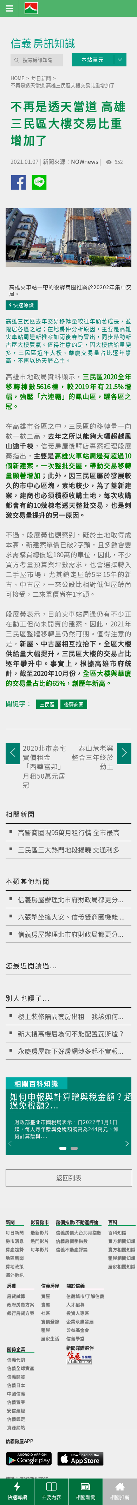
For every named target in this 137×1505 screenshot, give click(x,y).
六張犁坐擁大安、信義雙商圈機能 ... (71, 917)
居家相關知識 (122, 1267)
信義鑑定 (16, 1419)
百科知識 (117, 1233)
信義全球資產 (20, 1368)
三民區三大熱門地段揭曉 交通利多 (68, 850)
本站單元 (92, 59)
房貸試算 (16, 1296)
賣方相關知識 (122, 1250)
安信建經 (16, 1411)
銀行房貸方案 (20, 1313)
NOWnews (84, 161)
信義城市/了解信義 (85, 1296)
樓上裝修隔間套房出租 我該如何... (70, 1016)
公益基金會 (77, 1330)
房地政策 (15, 1267)
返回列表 (68, 1178)
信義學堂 (75, 1339)
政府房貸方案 (20, 1305)
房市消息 (15, 1241)
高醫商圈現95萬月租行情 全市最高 (69, 832)
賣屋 (45, 1305)
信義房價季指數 (72, 1241)
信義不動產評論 (72, 1250)
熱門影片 (40, 1241)
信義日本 (16, 1385)
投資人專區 (77, 1313)
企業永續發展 (80, 1322)
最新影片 (40, 1233)
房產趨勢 (15, 1250)
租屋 (45, 1330)
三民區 (47, 704)
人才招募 (75, 1305)
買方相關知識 (122, 1241)
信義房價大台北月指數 (79, 1233)
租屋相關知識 (122, 1258)
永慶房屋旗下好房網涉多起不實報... (70, 1051)
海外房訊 (15, 1275)
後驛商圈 (74, 704)
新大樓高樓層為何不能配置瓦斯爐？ (71, 1034)
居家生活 (50, 1339)
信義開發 (16, 1377)
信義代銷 (16, 1360)
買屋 (45, 1296)
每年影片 (40, 1250)
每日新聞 (15, 1233)
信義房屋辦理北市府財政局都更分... (70, 899)
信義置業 (16, 1402)
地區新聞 (15, 1258)
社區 (45, 1313)
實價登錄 (50, 1322)
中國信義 (16, 1394)
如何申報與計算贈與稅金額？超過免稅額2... (71, 1101)
